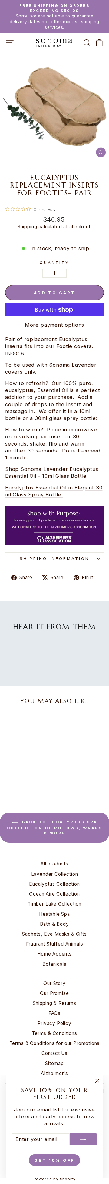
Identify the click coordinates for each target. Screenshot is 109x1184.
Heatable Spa (54, 914)
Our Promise (54, 993)
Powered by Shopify (55, 1179)
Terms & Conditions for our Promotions (54, 1043)
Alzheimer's (54, 1073)
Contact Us (54, 1053)
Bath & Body (54, 924)
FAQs (54, 1013)
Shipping (27, 226)
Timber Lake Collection (54, 904)
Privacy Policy (54, 1023)
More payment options (54, 325)
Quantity (55, 262)
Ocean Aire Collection (54, 894)
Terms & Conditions (54, 1033)
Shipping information (54, 558)
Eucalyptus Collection (54, 884)
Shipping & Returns (54, 1003)
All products (54, 864)
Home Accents (54, 954)
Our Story (54, 983)
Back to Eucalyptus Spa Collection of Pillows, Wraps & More (54, 828)
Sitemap (54, 1063)
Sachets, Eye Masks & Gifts (54, 934)
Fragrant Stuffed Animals (54, 944)
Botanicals (54, 964)
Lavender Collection (54, 874)
